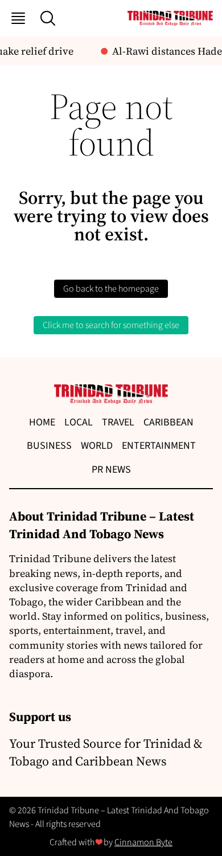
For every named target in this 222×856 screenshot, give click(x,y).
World (97, 446)
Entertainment (159, 446)
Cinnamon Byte (143, 842)
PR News (111, 469)
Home (42, 422)
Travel (118, 422)
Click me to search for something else (111, 325)
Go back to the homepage (111, 288)
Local (78, 422)
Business (49, 446)
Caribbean (168, 422)
